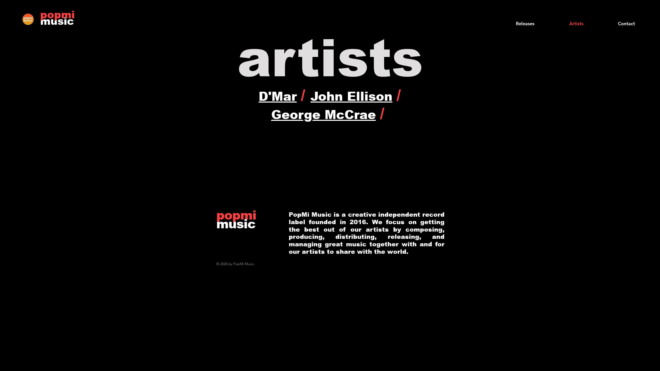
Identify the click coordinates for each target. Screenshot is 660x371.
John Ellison (351, 96)
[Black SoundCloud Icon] (606, 13)
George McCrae (323, 115)
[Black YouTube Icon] (631, 13)
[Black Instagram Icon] (639, 13)
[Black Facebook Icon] (614, 13)
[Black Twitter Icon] (622, 13)
